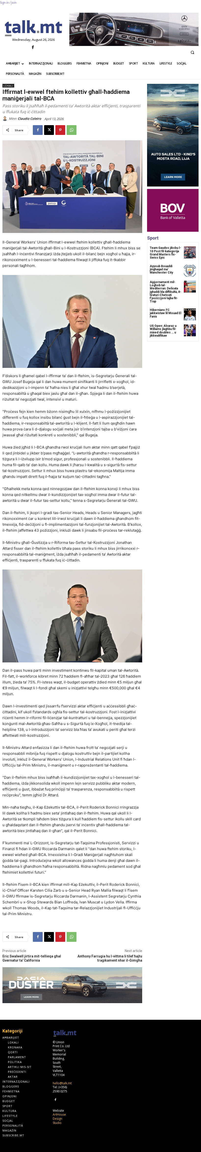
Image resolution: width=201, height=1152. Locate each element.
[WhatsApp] (71, 130)
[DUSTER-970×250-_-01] (72, 985)
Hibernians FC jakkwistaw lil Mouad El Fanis (165, 313)
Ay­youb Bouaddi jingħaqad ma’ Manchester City (161, 269)
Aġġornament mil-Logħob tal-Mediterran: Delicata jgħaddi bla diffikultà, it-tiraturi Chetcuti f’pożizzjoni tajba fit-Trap (165, 291)
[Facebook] (33, 47)
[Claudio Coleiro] (5, 118)
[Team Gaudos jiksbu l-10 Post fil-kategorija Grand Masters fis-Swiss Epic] (190, 252)
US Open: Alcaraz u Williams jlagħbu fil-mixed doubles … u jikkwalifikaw (163, 330)
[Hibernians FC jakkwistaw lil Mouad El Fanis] (190, 314)
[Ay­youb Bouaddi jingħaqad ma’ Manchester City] (190, 271)
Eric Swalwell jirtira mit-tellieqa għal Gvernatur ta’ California (31, 958)
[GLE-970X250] (134, 29)
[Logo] (33, 28)
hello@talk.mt (62, 1083)
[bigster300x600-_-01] (173, 135)
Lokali (8, 86)
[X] (49, 130)
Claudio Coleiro (29, 118)
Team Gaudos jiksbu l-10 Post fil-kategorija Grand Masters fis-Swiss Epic (165, 252)
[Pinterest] (60, 130)
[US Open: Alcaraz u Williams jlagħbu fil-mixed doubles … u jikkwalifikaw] (190, 330)
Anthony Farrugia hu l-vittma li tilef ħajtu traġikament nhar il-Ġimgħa (109, 958)
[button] (192, 52)
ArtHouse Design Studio (59, 1118)
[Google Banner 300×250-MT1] (173, 210)
